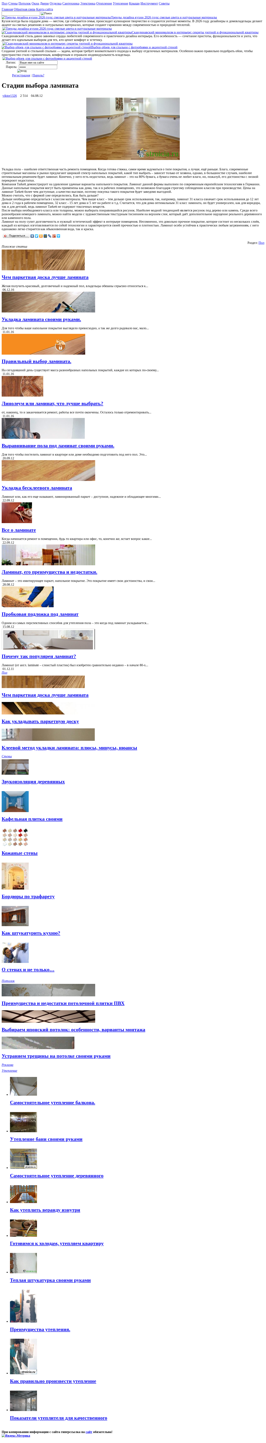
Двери (44, 3)
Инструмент (149, 3)
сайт (89, 1432)
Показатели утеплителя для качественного (58, 1418)
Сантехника (70, 3)
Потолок (24, 3)
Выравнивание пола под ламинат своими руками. (58, 445)
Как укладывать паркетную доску (40, 721)
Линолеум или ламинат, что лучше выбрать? (52, 403)
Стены (13, 3)
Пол (4, 3)
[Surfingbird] (58, 236)
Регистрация (21, 75)
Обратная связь (24, 9)
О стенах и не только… (28, 969)
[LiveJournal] (50, 236)
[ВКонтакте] (32, 236)
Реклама (7, 1065)
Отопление (104, 3)
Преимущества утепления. (40, 1329)
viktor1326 (9, 95)
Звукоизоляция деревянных (33, 781)
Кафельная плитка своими (32, 819)
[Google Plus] (54, 236)
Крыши (134, 3)
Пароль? (38, 75)
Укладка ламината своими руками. (41, 319)
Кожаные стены (20, 853)
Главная (7, 9)
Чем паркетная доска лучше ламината (45, 277)
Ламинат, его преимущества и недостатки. (49, 572)
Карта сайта (44, 9)
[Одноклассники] (41, 236)
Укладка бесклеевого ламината (37, 487)
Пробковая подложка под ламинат (40, 614)
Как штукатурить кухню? (31, 933)
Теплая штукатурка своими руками (50, 1280)
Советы (164, 3)
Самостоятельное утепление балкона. (52, 1102)
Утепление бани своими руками (46, 1139)
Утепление (120, 3)
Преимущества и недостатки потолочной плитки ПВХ (63, 1003)
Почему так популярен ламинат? (39, 656)
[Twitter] (36, 236)
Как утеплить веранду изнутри (45, 1210)
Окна (35, 3)
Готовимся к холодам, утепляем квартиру (57, 1243)
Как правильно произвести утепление (53, 1381)
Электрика (87, 3)
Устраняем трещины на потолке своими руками (56, 1056)
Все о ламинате (19, 530)
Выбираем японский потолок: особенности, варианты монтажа (73, 1029)
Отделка (56, 3)
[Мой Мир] (45, 236)
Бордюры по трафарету (28, 896)
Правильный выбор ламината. (36, 361)
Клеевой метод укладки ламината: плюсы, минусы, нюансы (69, 747)
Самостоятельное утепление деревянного (56, 1175)
